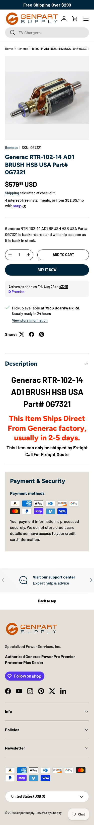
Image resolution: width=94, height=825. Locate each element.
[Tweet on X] (22, 334)
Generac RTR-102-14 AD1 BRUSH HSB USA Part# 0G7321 (53, 48)
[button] (74, 18)
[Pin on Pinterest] (42, 334)
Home (9, 48)
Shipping (12, 193)
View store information (30, 320)
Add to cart (63, 255)
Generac (11, 147)
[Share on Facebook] (32, 334)
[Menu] (85, 18)
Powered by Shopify (49, 812)
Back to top (47, 601)
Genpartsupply (24, 812)
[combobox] (47, 32)
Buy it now (47, 270)
